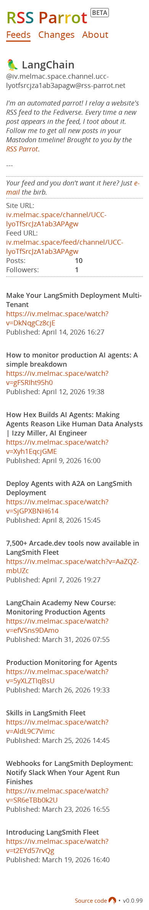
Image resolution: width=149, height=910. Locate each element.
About (95, 34)
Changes (56, 34)
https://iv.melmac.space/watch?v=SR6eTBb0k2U (57, 795)
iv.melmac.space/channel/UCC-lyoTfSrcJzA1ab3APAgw (56, 219)
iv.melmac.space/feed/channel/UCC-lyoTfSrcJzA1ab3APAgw (64, 246)
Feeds (18, 34)
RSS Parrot (22, 148)
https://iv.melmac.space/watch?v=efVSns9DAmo (57, 625)
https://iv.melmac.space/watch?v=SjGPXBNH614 (57, 506)
